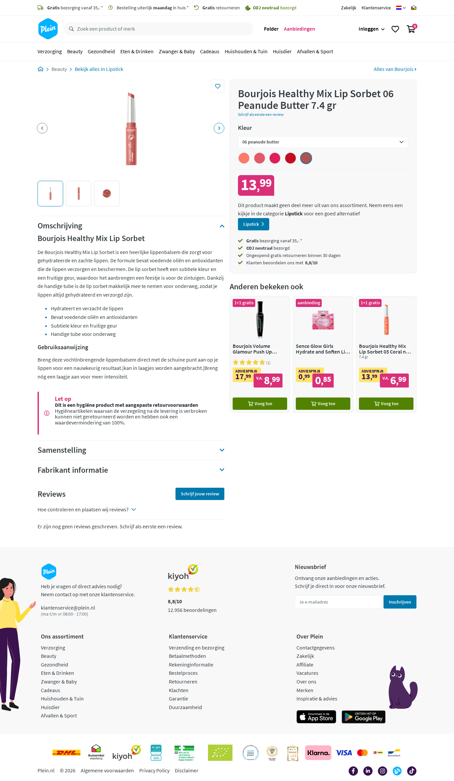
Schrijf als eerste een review (261, 114)
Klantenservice (376, 8)
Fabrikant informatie (73, 470)
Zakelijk (348, 8)
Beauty (74, 51)
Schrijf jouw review (200, 494)
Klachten (178, 690)
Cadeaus (209, 51)
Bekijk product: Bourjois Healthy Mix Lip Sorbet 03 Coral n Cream (386, 354)
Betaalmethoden (187, 655)
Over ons (306, 681)
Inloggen (369, 28)
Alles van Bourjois (394, 69)
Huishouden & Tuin (246, 51)
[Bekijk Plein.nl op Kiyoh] (127, 752)
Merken (304, 690)
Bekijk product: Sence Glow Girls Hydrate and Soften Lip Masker (323, 354)
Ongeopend (258, 255)
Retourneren (183, 681)
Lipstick (114, 69)
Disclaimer (186, 770)
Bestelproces (183, 672)
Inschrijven (400, 602)
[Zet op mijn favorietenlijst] (217, 86)
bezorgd (268, 248)
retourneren (221, 8)
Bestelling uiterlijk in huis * (152, 8)
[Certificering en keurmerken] (220, 752)
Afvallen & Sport (315, 51)
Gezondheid (101, 51)
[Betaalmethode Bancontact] (394, 753)
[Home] (41, 69)
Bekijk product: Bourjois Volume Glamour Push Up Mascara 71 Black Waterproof (260, 354)
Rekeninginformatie (191, 664)
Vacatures (307, 672)
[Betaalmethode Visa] (343, 752)
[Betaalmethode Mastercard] (362, 753)
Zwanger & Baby (177, 51)
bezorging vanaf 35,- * (75, 8)
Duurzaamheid (185, 707)
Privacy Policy (154, 770)
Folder (271, 28)
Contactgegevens (315, 647)
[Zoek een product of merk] (70, 29)
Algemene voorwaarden (107, 770)
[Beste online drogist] (272, 752)
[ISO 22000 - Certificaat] (251, 752)
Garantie (178, 698)
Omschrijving (60, 225)
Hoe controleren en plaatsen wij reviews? (83, 509)
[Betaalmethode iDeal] (378, 753)
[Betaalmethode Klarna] (318, 752)
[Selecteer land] (401, 7)
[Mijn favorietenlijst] (395, 29)
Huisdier (282, 51)
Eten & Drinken (137, 51)
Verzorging (50, 51)
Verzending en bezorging (196, 647)
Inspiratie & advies (316, 698)
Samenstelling (62, 450)
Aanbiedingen (299, 28)
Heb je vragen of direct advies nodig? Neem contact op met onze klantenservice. (88, 590)
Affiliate (304, 664)
